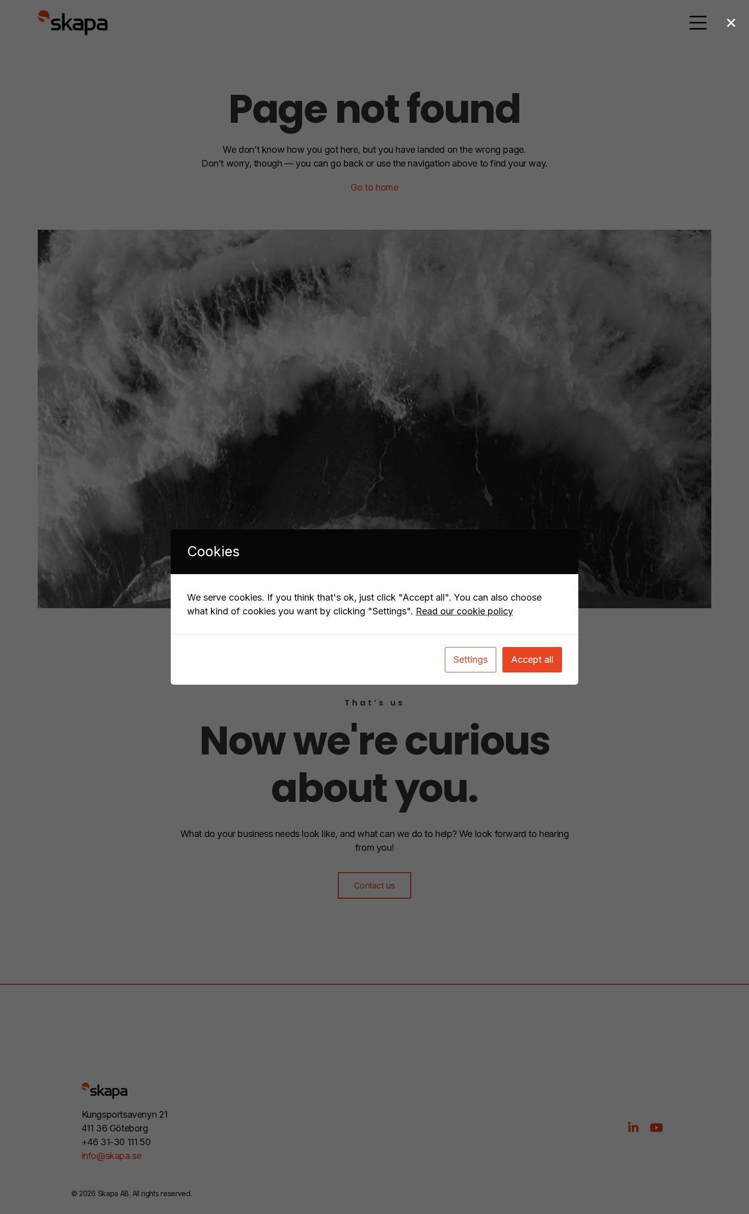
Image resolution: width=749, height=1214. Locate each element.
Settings (470, 659)
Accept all (532, 659)
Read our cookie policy (464, 611)
